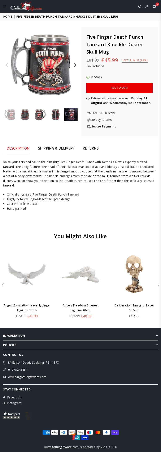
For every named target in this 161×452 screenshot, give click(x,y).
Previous (6, 65)
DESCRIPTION (18, 148)
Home (7, 16)
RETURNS (91, 148)
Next (75, 65)
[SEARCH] (139, 6)
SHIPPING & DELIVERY (56, 148)
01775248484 (17, 370)
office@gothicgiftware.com (27, 377)
